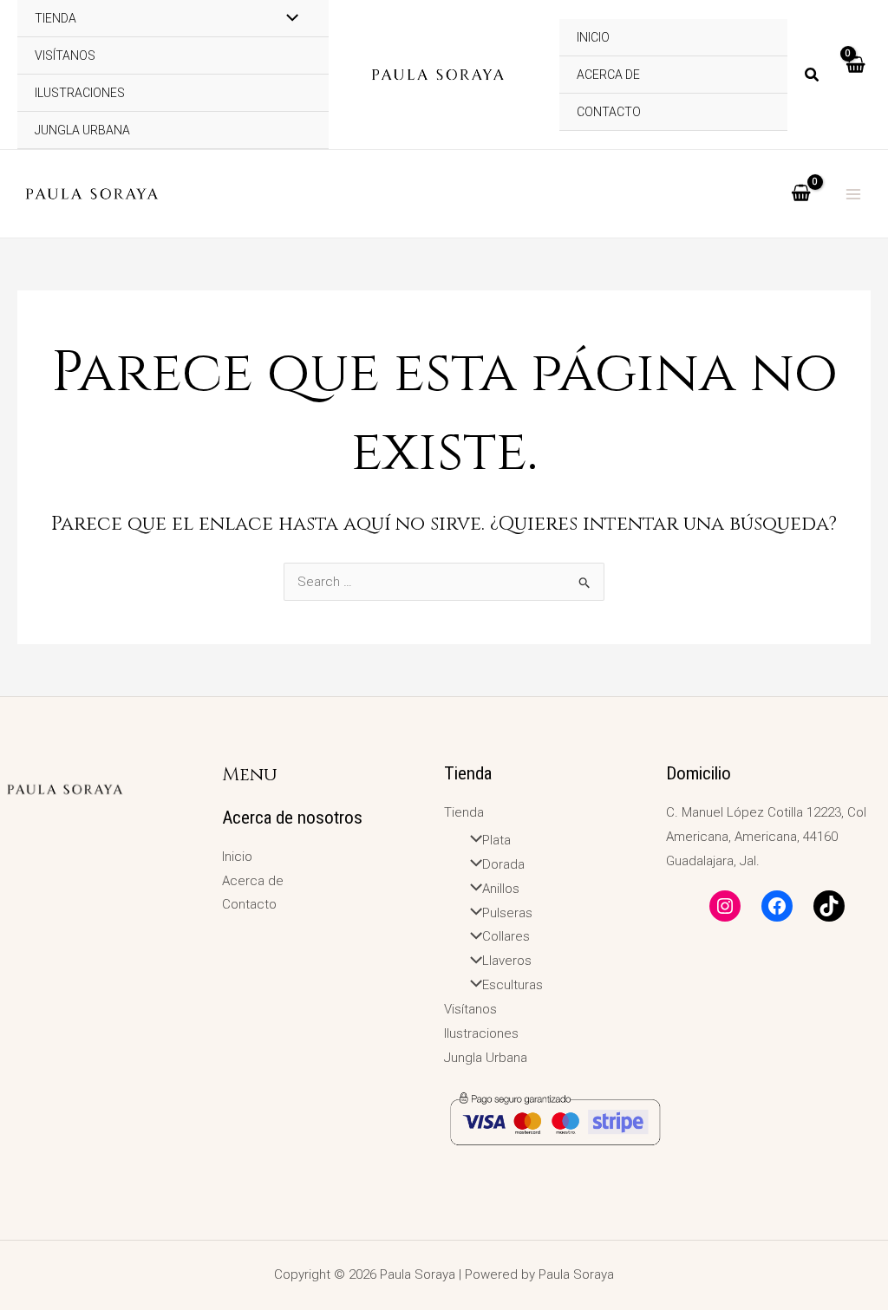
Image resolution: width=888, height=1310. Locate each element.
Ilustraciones (80, 93)
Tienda (464, 812)
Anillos (500, 888)
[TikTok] (829, 906)
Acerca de (608, 74)
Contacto (609, 112)
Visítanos (65, 55)
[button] (812, 77)
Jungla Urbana (82, 130)
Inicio (237, 856)
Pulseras (507, 913)
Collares (506, 936)
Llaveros (507, 960)
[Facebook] (777, 906)
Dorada (503, 864)
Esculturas (512, 985)
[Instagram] (725, 906)
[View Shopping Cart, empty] (855, 74)
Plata (496, 840)
